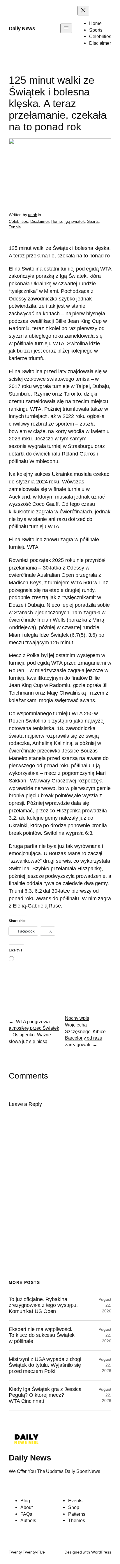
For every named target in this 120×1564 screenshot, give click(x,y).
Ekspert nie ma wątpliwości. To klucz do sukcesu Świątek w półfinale (42, 1335)
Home (56, 221)
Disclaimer (39, 221)
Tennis (14, 227)
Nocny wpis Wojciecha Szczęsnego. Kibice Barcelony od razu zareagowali (85, 1031)
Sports (93, 221)
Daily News (22, 28)
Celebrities (18, 221)
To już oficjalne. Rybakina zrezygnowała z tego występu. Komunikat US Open (43, 1305)
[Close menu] (83, 10)
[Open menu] (66, 28)
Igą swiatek (74, 221)
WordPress (101, 1552)
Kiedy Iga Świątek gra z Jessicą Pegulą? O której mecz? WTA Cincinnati (45, 1395)
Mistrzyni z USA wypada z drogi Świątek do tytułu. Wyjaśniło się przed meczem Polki (45, 1365)
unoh (32, 214)
